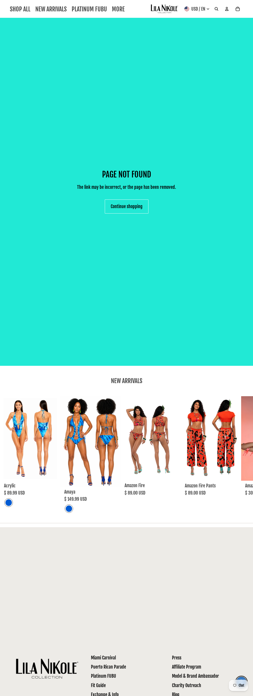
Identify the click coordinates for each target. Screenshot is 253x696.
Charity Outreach (186, 685)
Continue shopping (127, 206)
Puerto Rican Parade (108, 667)
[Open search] (216, 9)
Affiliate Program (186, 667)
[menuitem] (118, 9)
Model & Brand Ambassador (195, 676)
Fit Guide (98, 685)
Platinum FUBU (103, 676)
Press (176, 657)
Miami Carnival (103, 657)
